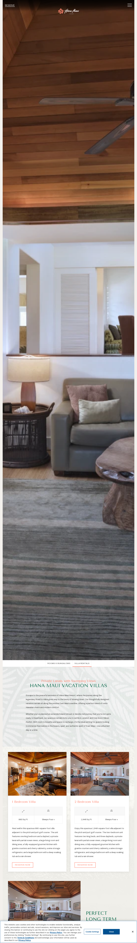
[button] (129, 5)
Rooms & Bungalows (58, 663)
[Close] (133, 932)
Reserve (10, 5)
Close (111, 931)
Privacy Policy (56, 932)
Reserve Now (22, 865)
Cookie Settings (92, 931)
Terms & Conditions (25, 938)
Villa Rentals (82, 663)
